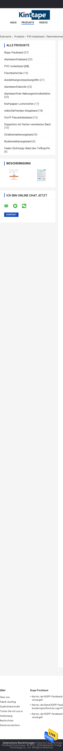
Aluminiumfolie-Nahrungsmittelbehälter (27, 93)
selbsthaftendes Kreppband (20, 110)
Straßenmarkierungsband (18, 134)
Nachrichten (6, 720)
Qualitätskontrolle (10, 706)
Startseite (5, 36)
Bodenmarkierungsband (18, 141)
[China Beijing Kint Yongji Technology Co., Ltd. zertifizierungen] (14, 175)
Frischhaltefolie (13, 73)
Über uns (5, 697)
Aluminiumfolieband (15, 59)
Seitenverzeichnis (10, 725)
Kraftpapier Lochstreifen (19, 103)
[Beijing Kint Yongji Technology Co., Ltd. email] (8, 206)
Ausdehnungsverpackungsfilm (21, 80)
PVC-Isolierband (35, 36)
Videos (43, 22)
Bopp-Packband (13, 52)
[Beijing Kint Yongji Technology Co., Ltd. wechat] (26, 206)
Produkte (28, 22)
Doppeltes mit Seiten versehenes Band (27, 124)
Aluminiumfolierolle (15, 86)
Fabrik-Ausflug (8, 702)
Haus (13, 22)
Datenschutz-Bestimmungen (19, 742)
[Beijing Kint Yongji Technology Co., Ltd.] (31, 15)
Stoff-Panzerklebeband (18, 117)
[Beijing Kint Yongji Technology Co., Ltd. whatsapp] (17, 206)
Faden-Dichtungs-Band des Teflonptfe (27, 148)
